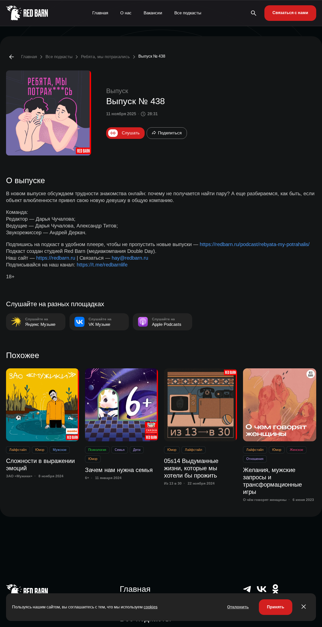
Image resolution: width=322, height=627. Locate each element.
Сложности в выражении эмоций (40, 464)
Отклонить (238, 607)
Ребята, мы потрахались (105, 56)
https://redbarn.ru (55, 258)
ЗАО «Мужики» (19, 476)
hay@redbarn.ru (130, 258)
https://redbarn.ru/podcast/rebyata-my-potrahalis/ (255, 244)
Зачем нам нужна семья (119, 469)
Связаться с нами (290, 13)
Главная (100, 13)
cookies (150, 607)
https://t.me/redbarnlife (102, 264)
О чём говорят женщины (265, 500)
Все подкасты (187, 13)
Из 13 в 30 (173, 483)
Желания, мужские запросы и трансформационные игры (272, 480)
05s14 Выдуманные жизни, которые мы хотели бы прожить (191, 468)
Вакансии (153, 13)
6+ (87, 478)
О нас (126, 13)
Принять (275, 607)
